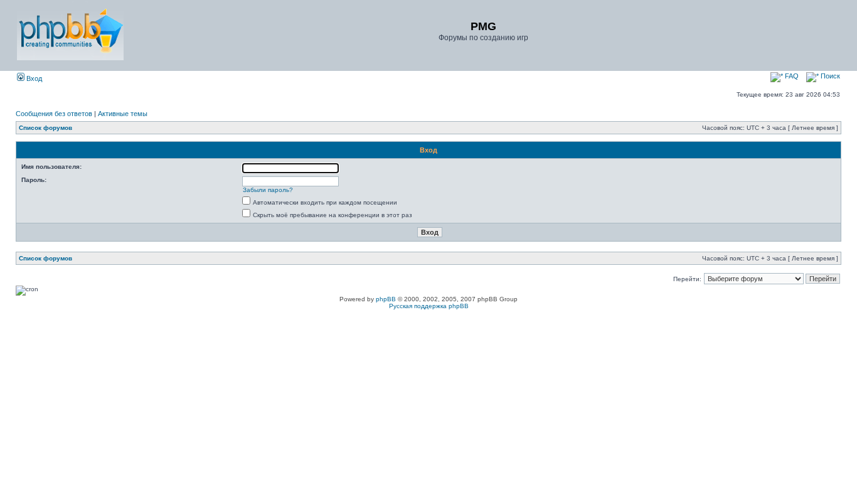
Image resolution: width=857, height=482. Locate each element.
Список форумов (45, 127)
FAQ (791, 76)
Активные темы (122, 113)
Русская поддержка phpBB (429, 306)
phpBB (386, 299)
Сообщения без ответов (54, 113)
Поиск (829, 76)
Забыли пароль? (268, 189)
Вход (33, 78)
